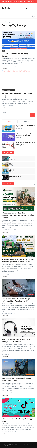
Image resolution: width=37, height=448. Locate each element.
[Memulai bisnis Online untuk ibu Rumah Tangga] (18, 79)
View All (33, 184)
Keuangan (10, 208)
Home (3, 22)
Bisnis (3, 90)
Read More (5, 68)
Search (4, 112)
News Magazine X (28, 445)
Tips (3, 50)
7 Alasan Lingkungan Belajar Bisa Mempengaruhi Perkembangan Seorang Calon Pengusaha (18, 215)
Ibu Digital (6, 8)
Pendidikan (17, 208)
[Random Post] (30, 16)
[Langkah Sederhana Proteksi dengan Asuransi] (18, 40)
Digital (8, 90)
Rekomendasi (7, 184)
